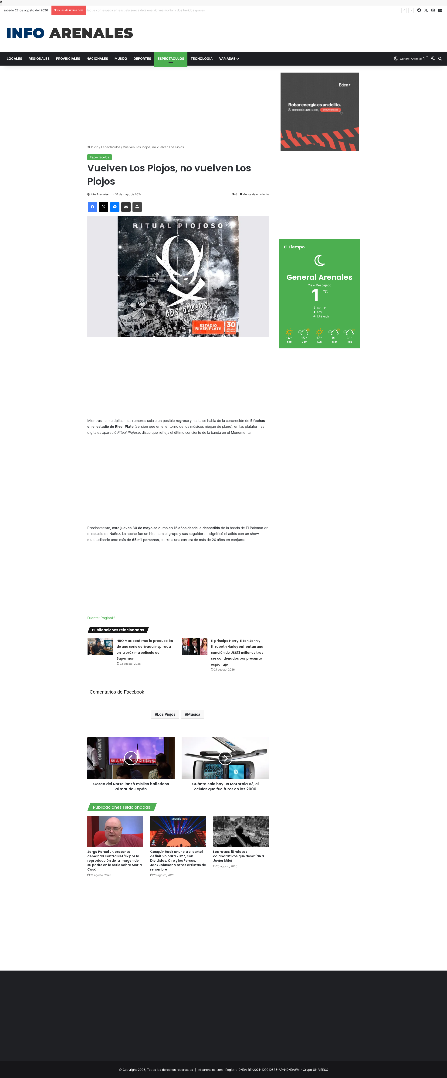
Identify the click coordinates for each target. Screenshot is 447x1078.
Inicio (94, 147)
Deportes (142, 58)
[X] (103, 207)
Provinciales (68, 58)
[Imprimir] (137, 207)
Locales (14, 58)
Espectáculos (171, 58)
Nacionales (97, 58)
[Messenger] (114, 207)
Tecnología (202, 58)
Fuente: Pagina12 (101, 618)
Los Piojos (166, 714)
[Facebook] (92, 207)
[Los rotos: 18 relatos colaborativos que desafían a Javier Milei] (241, 831)
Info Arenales (100, 194)
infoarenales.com (210, 1069)
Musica (193, 714)
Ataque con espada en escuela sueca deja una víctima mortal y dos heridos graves (148, 10)
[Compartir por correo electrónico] (126, 207)
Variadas (227, 58)
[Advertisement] (298, 30)
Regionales (39, 58)
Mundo (121, 58)
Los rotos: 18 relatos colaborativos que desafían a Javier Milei (238, 856)
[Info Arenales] (69, 33)
